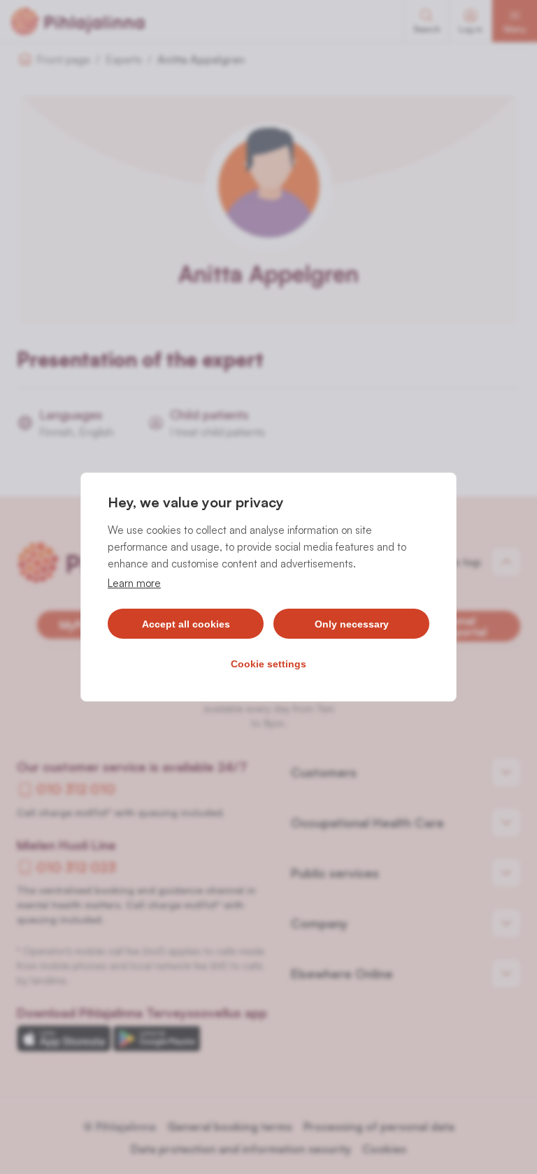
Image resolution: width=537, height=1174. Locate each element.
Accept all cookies (186, 624)
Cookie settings (268, 663)
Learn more (134, 583)
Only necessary (352, 624)
